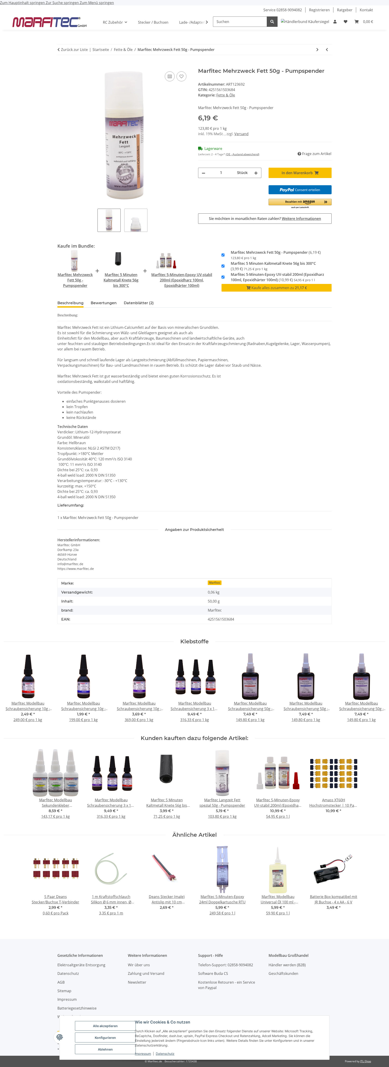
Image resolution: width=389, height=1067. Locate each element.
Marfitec (214, 583)
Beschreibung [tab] (70, 303)
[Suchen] (272, 21)
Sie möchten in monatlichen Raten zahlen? (265, 218)
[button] (335, 22)
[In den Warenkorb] (61, 65)
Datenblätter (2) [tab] (139, 303)
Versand (241, 133)
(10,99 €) (277, 277)
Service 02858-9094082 (282, 9)
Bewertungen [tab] (104, 303)
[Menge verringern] (203, 173)
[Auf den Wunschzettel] (181, 76)
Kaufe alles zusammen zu (279, 287)
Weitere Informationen (301, 218)
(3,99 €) (273, 266)
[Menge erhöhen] (256, 173)
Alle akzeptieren (105, 1026)
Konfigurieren (105, 1038)
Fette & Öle (225, 95)
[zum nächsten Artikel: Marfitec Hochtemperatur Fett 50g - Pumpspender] (317, 49)
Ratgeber (345, 9)
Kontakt (366, 9)
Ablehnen (105, 1049)
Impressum (143, 1054)
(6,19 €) (276, 255)
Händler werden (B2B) (287, 964)
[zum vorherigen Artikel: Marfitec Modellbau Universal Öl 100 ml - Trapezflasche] (327, 49)
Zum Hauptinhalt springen (23, 2)
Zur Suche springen (63, 2)
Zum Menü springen (97, 2)
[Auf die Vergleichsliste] (170, 76)
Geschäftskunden (283, 973)
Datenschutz (165, 1054)
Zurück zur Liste (74, 49)
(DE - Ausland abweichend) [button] (242, 154)
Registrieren (319, 9)
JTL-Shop (365, 1061)
